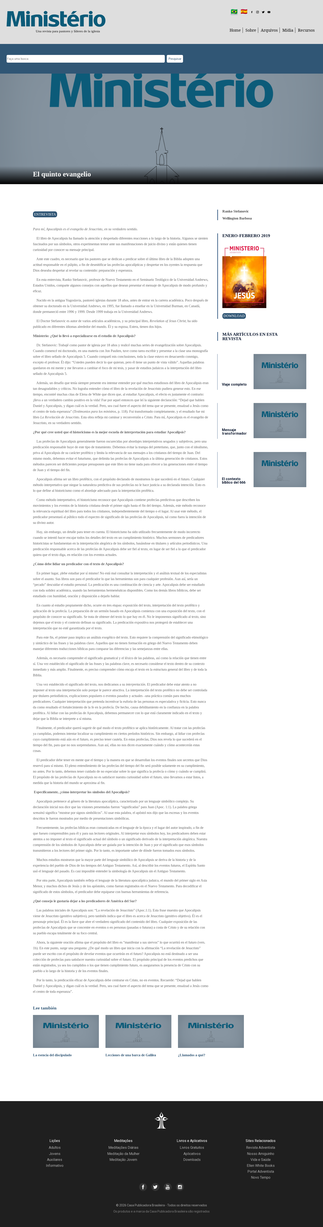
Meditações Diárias (123, 1147)
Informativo (55, 1165)
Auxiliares (54, 1160)
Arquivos (269, 30)
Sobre (250, 30)
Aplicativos (192, 1154)
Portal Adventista (260, 1171)
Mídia (287, 30)
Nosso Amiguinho (260, 1154)
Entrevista (45, 214)
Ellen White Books (261, 1165)
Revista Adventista (260, 1147)
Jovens (54, 1154)
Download (234, 316)
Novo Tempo (260, 1177)
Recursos (306, 30)
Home (235, 30)
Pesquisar (175, 58)
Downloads (192, 1160)
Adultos (55, 1147)
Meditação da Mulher (123, 1154)
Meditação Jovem (123, 1160)
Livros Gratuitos (192, 1147)
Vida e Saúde (260, 1160)
